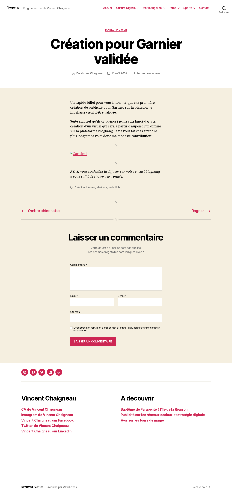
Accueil (107, 7)
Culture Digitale (126, 7)
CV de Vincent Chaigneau (41, 409)
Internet (90, 187)
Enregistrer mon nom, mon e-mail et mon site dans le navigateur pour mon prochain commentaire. (116, 329)
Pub (117, 187)
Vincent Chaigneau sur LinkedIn (46, 431)
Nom (74, 296)
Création (80, 187)
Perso (172, 7)
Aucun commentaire (148, 73)
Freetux (13, 8)
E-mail (122, 296)
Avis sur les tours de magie (142, 420)
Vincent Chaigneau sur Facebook (47, 420)
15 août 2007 (119, 73)
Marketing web (152, 7)
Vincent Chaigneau (92, 73)
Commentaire (78, 264)
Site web (75, 311)
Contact (204, 7)
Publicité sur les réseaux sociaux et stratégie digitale (163, 415)
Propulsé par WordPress (61, 487)
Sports (187, 7)
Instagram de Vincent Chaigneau (47, 415)
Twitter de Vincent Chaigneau (45, 426)
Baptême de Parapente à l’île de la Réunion (154, 409)
